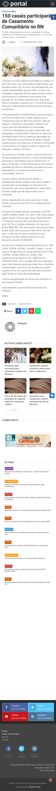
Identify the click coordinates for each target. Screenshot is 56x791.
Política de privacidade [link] (10, 734)
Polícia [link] (8, 494)
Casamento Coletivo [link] (24, 304)
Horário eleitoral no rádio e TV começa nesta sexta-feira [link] (25, 558)
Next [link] (14, 410)
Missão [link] (4, 731)
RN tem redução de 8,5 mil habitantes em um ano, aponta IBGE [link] (27, 521)
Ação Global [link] (11, 304)
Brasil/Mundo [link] (11, 481)
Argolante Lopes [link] (35, 787)
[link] (8, 42)
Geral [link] (8, 507)
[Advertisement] (28, 613)
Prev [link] (8, 410)
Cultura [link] (9, 468)
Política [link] (9, 529)
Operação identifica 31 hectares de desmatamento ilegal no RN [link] (28, 510)
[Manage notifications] (50, 780)
